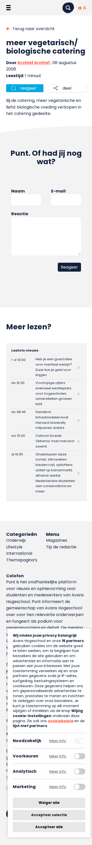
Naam (18, 191)
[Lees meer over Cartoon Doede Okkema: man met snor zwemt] (46, 441)
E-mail (58, 191)
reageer (28, 88)
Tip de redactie (61, 547)
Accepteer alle (49, 827)
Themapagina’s (21, 560)
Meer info (57, 740)
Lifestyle (14, 547)
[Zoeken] (68, 8)
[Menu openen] (8, 7)
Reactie (19, 214)
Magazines (56, 540)
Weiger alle (49, 802)
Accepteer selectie (49, 815)
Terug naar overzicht (34, 29)
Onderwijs (16, 540)
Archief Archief (33, 63)
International (19, 553)
